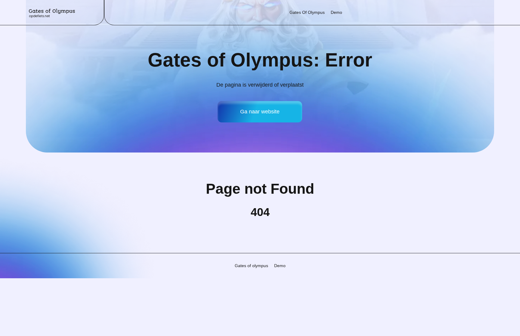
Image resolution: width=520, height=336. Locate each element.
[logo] (52, 12)
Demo (336, 12)
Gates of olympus (307, 12)
